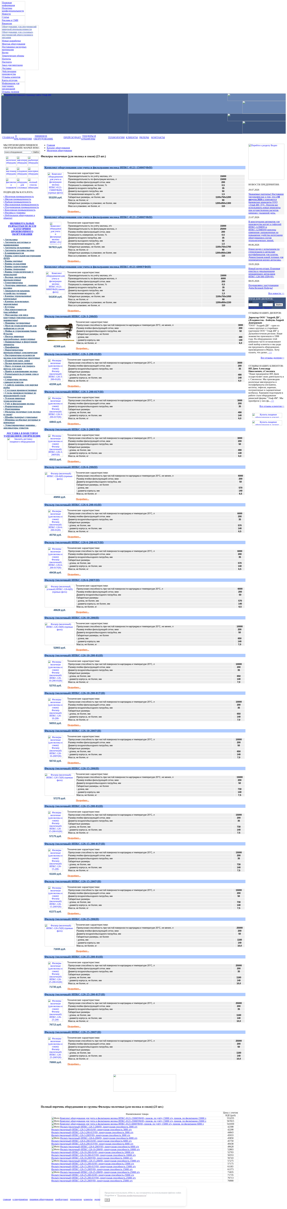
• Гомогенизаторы (13, 282)
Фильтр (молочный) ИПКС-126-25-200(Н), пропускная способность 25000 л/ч (100, 1172)
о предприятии (20, 1199)
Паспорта (7, 62)
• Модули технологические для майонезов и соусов (20, 327)
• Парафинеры (11, 347)
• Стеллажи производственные (20, 390)
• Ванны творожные (14, 269)
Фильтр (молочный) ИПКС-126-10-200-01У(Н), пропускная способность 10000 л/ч (93, 1155)
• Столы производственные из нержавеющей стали (19, 394)
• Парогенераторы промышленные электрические (20, 351)
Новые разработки (11, 40)
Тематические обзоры (13, 55)
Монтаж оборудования (13, 44)
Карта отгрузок (9, 80)
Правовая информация (8, 4)
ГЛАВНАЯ (8, 137)
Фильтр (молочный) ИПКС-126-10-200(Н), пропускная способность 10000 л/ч (100, 1149)
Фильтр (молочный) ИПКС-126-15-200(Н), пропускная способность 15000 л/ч (100, 1161)
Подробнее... (74, 211)
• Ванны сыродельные (15, 266)
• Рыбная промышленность (17, 202)
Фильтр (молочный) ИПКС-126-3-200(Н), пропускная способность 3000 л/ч (98, 1126)
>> (270, 352)
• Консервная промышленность (19, 210)
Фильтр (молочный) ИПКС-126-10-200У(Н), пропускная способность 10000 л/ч (91, 1158)
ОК (107, 1200)
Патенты (6, 59)
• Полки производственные (18, 363)
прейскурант (61, 1199)
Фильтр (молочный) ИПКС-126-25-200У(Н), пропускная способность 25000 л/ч (91, 1180)
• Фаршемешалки (13, 406)
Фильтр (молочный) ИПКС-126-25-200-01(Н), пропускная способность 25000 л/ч (92, 1175)
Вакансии (7, 23)
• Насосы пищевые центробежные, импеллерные (19, 337)
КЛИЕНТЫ (132, 137)
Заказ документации (12, 65)
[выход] (268, 307)
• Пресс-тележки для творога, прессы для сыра (19, 367)
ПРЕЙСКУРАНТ (72, 137)
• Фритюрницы (11, 409)
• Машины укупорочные (16, 323)
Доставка (6, 68)
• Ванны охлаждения (14, 263)
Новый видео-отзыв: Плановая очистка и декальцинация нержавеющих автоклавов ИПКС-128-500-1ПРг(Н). (264, 272)
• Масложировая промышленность (21, 204)
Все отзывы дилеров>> (272, 358)
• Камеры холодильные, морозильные (16, 302)
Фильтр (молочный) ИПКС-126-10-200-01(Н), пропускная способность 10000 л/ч (92, 1152)
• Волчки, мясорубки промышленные (14, 278)
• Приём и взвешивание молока (20, 371)
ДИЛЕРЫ (144, 137)
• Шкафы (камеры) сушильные (20, 417)
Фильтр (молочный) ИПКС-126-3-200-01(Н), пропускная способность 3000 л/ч (91, 1129)
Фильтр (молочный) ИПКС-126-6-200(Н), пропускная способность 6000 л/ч (98, 1138)
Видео (5, 52)
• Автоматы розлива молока (18, 250)
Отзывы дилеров (10, 91)
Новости (6, 14)
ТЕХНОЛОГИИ (116, 137)
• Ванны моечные (13, 261)
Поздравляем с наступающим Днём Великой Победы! (263, 286)
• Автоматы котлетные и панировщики (17, 243)
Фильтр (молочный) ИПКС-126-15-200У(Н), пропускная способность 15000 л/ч (91, 1169)
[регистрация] (255, 307)
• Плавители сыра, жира (16, 360)
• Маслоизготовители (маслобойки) (14, 310)
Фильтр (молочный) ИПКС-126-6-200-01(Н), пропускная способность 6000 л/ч (91, 1141)
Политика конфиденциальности (13, 9)
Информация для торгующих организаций (10, 86)
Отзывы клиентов (11, 77)
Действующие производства (9, 72)
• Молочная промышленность (18, 196)
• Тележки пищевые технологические (14, 399)
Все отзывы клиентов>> (271, 406)
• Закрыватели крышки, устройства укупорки (16, 292)
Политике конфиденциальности (131, 1195)
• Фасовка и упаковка (14, 212)
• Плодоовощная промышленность (21, 207)
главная (7, 1199)
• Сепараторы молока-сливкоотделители (15, 380)
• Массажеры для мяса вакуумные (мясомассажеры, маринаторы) (19, 318)
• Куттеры (9, 307)
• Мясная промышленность (17, 199)
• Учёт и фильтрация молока (19, 403)
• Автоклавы (10, 239)
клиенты (88, 1199)
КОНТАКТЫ (158, 137)
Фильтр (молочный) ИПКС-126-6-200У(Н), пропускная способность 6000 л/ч (99, 1146)
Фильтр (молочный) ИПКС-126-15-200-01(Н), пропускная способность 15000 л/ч (92, 1163)
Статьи (5, 17)
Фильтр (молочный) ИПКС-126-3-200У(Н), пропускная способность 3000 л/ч (90, 1135)
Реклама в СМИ (10, 20)
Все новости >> (276, 293)
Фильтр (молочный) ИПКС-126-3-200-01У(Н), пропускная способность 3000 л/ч (92, 1132)
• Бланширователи (13, 253)
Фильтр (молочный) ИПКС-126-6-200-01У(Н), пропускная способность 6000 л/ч (92, 1143)
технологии (76, 1199)
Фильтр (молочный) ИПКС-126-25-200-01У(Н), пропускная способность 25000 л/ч (93, 1178)
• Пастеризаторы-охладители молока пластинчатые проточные (21, 356)
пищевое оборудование (41, 1199)
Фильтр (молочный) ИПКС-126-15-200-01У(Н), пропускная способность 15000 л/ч (93, 1166)
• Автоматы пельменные (16, 247)
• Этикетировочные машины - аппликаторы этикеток (19, 426)
